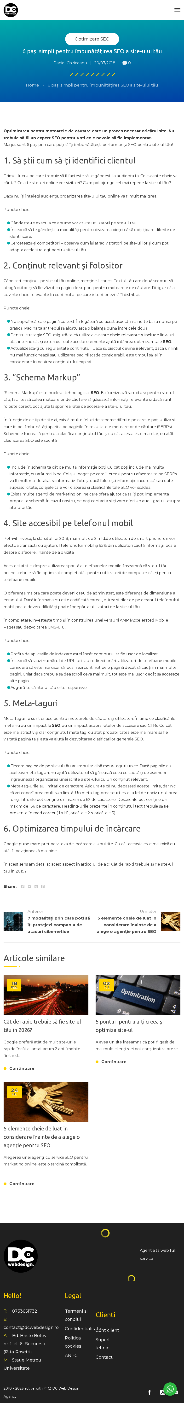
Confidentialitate (83, 1328)
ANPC (71, 1355)
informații (155, 545)
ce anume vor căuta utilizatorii (81, 223)
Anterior (35, 911)
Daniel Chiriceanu (70, 63)
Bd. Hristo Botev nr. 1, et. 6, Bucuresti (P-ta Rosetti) (25, 1344)
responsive (76, 687)
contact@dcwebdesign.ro (31, 1327)
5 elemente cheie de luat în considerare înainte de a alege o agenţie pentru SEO (42, 1136)
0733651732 (24, 1311)
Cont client (107, 1330)
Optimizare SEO (92, 39)
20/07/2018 (104, 63)
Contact (104, 1357)
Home (32, 85)
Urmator (148, 911)
